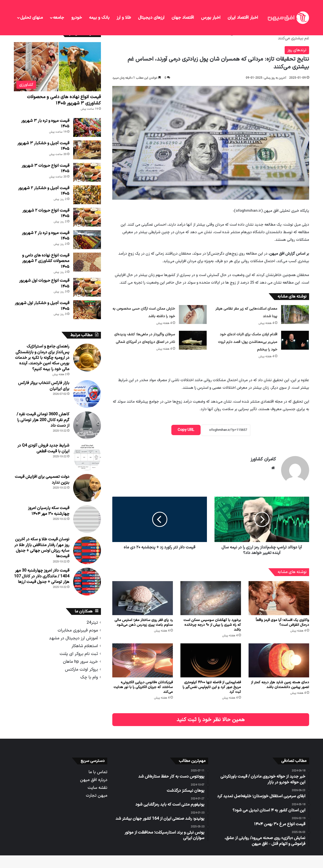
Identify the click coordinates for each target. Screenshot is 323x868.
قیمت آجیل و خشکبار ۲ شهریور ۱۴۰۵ (43, 191)
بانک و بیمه (99, 17)
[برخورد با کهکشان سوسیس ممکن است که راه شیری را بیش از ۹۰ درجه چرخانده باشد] (210, 598)
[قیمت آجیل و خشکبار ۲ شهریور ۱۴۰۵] (87, 194)
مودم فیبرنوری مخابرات (78, 630)
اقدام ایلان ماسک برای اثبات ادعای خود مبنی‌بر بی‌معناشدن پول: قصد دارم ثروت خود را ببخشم (247, 342)
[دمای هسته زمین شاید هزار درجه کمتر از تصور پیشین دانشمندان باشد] (279, 660)
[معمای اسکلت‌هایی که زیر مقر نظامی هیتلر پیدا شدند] (295, 314)
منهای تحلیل (31, 17)
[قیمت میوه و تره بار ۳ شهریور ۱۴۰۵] (87, 127)
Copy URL (186, 430)
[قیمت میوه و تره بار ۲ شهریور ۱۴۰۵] (87, 239)
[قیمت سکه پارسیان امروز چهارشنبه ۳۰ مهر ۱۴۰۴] (87, 519)
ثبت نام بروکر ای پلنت (79, 654)
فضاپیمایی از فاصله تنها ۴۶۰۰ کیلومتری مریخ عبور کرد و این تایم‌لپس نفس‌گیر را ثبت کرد (212, 687)
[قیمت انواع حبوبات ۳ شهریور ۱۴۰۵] (87, 172)
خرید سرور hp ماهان (80, 662)
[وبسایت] (273, 468)
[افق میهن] (288, 17)
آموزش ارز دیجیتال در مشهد (73, 638)
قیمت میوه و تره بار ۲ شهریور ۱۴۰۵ (45, 236)
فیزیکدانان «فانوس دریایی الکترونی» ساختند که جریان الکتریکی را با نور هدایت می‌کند (143, 687)
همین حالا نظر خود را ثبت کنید (211, 720)
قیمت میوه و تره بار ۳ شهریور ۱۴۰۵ (45, 123)
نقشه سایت (97, 788)
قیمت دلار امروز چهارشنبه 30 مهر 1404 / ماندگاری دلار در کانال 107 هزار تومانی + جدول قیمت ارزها (41, 576)
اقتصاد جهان (183, 17)
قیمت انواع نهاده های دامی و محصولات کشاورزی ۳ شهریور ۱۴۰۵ (64, 100)
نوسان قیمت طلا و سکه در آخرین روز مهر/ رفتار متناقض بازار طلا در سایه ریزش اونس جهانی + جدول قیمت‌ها (41, 547)
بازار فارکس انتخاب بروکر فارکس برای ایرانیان (43, 386)
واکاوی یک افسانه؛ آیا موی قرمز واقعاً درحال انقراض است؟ (282, 622)
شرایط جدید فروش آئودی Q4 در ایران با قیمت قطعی (43, 448)
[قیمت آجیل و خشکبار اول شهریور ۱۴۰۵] (87, 309)
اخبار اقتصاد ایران (243, 17)
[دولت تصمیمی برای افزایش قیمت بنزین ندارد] (87, 488)
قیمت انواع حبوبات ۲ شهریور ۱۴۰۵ (45, 213)
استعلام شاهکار (84, 646)
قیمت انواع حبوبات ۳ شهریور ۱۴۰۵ (45, 168)
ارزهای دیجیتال (151, 17)
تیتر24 (92, 622)
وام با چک (89, 677)
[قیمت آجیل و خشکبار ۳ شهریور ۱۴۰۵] (87, 149)
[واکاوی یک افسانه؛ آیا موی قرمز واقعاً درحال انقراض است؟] (279, 598)
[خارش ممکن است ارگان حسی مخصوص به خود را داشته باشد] (193, 314)
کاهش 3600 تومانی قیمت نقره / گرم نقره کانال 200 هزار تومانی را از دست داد (43, 420)
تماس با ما (98, 772)
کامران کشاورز (263, 459)
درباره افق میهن (93, 780)
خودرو (76, 17)
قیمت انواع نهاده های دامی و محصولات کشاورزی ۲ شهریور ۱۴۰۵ (45, 261)
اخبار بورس (211, 17)
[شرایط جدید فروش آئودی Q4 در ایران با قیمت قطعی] (87, 456)
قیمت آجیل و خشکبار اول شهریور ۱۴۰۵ (42, 306)
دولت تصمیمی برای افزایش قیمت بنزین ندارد (42, 479)
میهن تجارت (96, 795)
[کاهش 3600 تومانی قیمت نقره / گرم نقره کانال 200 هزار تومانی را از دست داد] (87, 425)
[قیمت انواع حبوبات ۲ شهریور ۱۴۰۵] (87, 217)
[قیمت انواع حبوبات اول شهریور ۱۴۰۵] (87, 287)
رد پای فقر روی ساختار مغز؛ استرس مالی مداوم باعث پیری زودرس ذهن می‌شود (144, 622)
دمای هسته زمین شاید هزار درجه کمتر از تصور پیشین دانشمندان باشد (280, 685)
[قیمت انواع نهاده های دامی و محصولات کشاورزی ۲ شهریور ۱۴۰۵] (87, 262)
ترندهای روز (296, 50)
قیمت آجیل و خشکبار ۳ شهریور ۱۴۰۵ (43, 146)
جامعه (58, 17)
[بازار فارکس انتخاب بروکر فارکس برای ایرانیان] (87, 394)
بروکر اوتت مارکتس (81, 669)
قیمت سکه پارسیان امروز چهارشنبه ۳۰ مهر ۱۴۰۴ (48, 511)
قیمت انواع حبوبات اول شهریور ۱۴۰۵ (44, 283)
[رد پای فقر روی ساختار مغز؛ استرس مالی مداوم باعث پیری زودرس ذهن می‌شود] (142, 598)
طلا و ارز (124, 17)
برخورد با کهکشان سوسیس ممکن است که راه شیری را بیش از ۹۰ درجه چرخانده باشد (212, 624)
